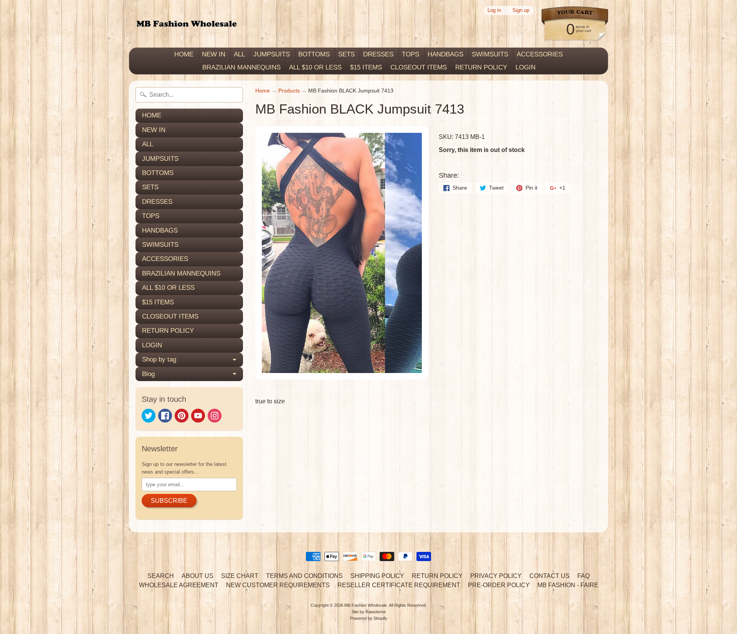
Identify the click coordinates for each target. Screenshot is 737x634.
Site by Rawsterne (369, 611)
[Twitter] (148, 416)
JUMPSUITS (271, 54)
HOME (183, 54)
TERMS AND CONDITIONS (304, 576)
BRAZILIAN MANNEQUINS (241, 67)
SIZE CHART (239, 576)
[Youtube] (198, 416)
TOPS (410, 54)
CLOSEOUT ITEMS (418, 67)
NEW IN (213, 54)
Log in (494, 10)
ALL (239, 54)
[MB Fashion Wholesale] (186, 24)
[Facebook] (165, 416)
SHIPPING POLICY (377, 576)
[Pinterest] (181, 416)
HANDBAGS (445, 54)
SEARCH (160, 576)
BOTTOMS (314, 54)
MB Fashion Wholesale (365, 605)
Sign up (520, 10)
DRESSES (378, 54)
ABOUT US (197, 576)
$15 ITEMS (366, 67)
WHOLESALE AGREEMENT (178, 585)
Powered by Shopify (368, 618)
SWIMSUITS (490, 54)
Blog (148, 374)
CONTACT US (549, 576)
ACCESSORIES (540, 54)
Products (289, 91)
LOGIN (525, 67)
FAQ (583, 576)
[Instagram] (214, 416)
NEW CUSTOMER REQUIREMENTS (278, 585)
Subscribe (169, 500)
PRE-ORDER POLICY (499, 585)
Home (262, 91)
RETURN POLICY (481, 67)
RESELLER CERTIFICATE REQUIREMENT (398, 585)
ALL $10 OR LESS (315, 67)
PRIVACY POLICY (496, 576)
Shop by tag (159, 359)
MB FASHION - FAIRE (567, 585)
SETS (346, 54)
